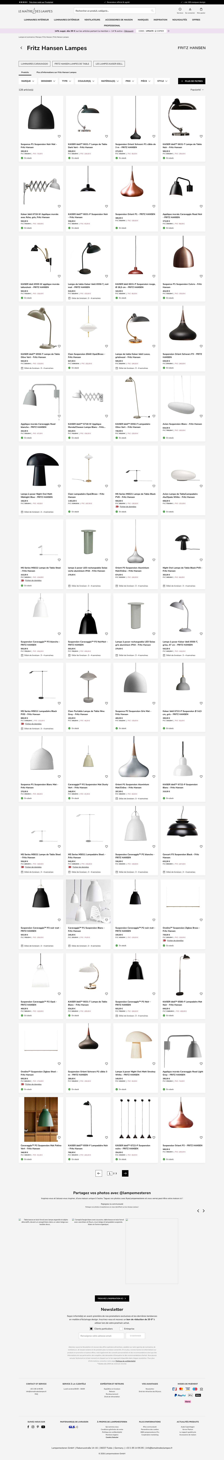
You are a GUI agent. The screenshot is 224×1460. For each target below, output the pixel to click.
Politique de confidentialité (125, 1361)
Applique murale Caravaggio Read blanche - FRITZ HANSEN (38, 425)
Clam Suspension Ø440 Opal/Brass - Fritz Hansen (86, 356)
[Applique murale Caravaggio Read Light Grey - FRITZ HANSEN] (183, 1058)
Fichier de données (128, 506)
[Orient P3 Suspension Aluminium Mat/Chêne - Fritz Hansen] (135, 554)
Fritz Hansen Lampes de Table (72, 63)
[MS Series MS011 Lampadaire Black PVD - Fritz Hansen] (41, 697)
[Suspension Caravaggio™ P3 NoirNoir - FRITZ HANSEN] (88, 626)
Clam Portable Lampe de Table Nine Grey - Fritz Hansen (86, 713)
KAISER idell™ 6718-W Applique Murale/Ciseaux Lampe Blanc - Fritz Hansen (86, 426)
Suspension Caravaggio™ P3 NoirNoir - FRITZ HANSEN (88, 643)
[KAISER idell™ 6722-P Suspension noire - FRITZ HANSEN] (135, 1130)
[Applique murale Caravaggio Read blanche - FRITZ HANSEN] (41, 408)
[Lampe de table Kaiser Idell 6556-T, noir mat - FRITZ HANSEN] (88, 269)
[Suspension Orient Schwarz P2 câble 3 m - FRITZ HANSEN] (88, 1058)
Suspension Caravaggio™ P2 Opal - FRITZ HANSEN (39, 1003)
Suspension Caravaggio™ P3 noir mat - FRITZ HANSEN (41, 929)
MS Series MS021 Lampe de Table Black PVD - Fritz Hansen (135, 495)
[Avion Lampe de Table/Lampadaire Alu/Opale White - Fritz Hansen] (183, 480)
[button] (59, 136)
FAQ (36, 1394)
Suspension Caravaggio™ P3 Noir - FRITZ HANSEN (133, 1003)
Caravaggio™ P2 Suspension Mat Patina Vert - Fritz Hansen (41, 1147)
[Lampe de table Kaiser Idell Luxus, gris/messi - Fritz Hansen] (135, 338)
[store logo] (35, 10)
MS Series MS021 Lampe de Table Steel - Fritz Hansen (41, 856)
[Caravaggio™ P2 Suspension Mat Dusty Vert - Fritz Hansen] (88, 769)
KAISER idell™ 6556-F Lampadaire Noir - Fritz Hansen (88, 1147)
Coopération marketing (149, 1435)
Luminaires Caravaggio (34, 63)
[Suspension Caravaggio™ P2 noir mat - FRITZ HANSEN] (135, 914)
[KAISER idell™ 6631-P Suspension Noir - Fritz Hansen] (88, 199)
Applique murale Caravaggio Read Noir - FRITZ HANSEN (182, 216)
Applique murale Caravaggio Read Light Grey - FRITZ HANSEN (183, 1073)
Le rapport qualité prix (188, 1432)
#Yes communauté (150, 1427)
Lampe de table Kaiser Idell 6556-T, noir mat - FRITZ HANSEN (88, 286)
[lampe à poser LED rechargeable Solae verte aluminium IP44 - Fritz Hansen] (88, 554)
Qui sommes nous (112, 1427)
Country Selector (112, 1437)
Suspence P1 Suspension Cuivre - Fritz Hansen (182, 286)
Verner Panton (187, 1429)
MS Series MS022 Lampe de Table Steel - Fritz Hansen (41, 569)
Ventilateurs (92, 19)
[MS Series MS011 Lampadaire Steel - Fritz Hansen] (88, 840)
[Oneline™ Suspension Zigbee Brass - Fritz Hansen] (183, 914)
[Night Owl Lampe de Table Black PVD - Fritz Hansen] (183, 554)
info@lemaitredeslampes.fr (36, 1391)
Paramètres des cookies (150, 1429)
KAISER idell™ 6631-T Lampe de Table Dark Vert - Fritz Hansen (87, 146)
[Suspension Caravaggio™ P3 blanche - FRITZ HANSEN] (41, 626)
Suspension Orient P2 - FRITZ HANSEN (182, 1145)
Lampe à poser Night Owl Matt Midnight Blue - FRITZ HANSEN (36, 495)
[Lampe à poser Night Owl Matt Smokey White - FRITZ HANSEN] (135, 1058)
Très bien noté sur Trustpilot (41, 2)
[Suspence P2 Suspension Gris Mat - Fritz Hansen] (135, 697)
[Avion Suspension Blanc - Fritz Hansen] (183, 408)
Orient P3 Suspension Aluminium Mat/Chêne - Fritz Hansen (132, 569)
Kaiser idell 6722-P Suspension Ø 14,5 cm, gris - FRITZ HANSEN (182, 713)
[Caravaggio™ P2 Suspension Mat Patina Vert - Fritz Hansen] (41, 1130)
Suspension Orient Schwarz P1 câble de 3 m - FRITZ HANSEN (135, 146)
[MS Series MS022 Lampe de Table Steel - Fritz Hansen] (41, 554)
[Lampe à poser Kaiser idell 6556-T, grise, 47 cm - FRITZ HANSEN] (183, 626)
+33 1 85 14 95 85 (36, 1389)
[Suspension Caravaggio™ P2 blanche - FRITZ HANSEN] (135, 840)
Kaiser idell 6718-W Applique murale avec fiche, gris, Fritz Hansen (39, 216)
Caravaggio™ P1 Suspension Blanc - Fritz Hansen (86, 929)
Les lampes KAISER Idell (109, 63)
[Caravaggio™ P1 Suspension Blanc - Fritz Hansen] (88, 914)
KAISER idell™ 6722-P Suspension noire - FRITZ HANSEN (132, 1147)
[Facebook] (28, 1427)
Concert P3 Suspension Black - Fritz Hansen (181, 856)
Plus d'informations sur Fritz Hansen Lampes (56, 72)
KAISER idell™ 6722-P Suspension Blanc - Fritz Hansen (180, 786)
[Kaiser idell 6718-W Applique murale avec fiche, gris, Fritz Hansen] (41, 199)
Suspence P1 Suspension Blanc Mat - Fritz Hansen (39, 786)
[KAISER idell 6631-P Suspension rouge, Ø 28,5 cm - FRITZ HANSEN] (135, 269)
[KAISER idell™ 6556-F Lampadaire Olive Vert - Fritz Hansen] (135, 408)
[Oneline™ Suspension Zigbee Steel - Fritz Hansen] (41, 1058)
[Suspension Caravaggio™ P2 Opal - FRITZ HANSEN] (41, 986)
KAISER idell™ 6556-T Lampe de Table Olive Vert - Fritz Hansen (40, 356)
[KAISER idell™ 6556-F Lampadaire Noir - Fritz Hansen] (88, 1130)
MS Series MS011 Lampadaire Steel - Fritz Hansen (86, 856)
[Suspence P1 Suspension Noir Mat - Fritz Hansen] (41, 129)
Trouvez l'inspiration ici (110, 1298)
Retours (112, 1391)
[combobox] (114, 11)
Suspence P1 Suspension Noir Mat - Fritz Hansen (39, 146)
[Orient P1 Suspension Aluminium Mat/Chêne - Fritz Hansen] (135, 769)
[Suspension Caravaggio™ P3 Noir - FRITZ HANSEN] (135, 986)
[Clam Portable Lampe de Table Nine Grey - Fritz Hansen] (88, 697)
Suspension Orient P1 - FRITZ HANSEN (135, 214)
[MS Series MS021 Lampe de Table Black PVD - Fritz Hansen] (135, 480)
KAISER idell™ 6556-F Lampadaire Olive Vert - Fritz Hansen (132, 425)
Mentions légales (112, 1435)
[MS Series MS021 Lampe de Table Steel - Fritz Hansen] (41, 840)
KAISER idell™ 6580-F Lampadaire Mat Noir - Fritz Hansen (182, 1003)
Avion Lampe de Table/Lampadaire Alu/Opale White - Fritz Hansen (180, 495)
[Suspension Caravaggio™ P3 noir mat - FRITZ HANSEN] (41, 914)
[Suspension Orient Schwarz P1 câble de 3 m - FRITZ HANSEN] (135, 129)
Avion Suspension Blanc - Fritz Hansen (182, 424)
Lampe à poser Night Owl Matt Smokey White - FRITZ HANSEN (135, 1073)
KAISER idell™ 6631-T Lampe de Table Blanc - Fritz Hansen (87, 1003)
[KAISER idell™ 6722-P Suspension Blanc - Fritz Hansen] (183, 769)
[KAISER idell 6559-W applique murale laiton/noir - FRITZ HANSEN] (41, 269)
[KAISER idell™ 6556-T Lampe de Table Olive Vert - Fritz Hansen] (41, 338)
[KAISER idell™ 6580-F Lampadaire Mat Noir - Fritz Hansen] (183, 986)
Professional (112, 25)
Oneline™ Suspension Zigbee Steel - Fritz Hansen (39, 1073)
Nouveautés (179, 19)
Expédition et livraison (112, 1389)
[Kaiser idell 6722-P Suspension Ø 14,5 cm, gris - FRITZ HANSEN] (183, 697)
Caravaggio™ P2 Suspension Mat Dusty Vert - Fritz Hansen (88, 786)
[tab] (28, 81)
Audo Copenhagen (187, 1427)
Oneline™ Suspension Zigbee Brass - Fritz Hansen (181, 929)
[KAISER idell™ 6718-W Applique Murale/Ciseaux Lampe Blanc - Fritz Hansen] (88, 408)
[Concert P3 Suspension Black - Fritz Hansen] (183, 840)
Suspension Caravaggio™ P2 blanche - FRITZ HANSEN (134, 856)
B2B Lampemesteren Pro (150, 1432)
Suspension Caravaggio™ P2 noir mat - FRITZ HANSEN (135, 929)
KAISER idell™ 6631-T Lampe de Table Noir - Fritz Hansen (182, 146)
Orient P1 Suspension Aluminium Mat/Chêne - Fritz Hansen (132, 786)
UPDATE (151, 31)
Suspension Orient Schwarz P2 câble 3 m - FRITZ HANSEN (87, 1073)
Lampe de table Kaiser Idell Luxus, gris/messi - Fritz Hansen (132, 356)
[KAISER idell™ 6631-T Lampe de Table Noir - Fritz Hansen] (183, 129)
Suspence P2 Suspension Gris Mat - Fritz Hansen (133, 713)
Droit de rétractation (112, 1396)
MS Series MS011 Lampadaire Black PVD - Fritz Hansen (39, 713)
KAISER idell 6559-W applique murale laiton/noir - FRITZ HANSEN (40, 286)
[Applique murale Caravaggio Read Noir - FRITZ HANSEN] (183, 199)
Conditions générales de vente (112, 1429)
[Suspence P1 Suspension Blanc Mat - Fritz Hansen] (41, 769)
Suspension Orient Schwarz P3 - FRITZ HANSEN (182, 356)
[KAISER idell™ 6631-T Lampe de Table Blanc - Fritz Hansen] (88, 986)
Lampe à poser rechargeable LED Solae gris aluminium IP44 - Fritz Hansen (135, 643)
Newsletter (150, 1389)
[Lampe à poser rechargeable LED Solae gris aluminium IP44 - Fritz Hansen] (135, 626)
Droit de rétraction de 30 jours (150, 1391)
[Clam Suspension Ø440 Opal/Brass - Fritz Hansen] (88, 338)
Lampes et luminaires (27, 37)
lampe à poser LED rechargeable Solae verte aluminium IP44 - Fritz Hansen (87, 569)
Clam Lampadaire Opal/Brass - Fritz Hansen (86, 495)
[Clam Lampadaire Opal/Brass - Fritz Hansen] (88, 480)
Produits (25, 72)
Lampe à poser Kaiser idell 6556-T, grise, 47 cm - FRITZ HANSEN (180, 643)
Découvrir (129, 31)
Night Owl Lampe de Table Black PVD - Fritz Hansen (182, 569)
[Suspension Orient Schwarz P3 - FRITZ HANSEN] (183, 338)
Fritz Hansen (47, 37)
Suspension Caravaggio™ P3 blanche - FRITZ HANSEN (40, 643)
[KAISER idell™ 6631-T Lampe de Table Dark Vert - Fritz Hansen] (88, 129)
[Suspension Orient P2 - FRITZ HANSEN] (183, 1130)
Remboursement (112, 1394)
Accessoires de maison (187, 1435)
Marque (38, 37)
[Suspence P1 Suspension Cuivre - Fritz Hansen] (183, 269)
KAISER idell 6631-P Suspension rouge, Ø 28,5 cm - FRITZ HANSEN (135, 286)
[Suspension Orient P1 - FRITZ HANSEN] (135, 199)
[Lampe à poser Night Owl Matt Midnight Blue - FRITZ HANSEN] (41, 480)
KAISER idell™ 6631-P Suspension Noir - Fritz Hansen (88, 216)
